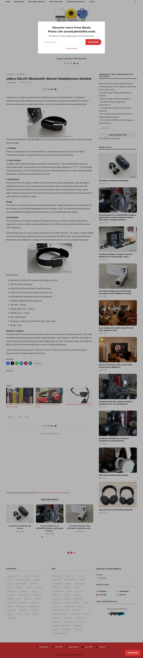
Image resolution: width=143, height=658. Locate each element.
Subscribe (93, 42)
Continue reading (71, 48)
